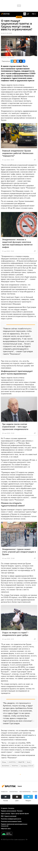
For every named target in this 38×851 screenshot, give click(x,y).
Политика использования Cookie (11, 821)
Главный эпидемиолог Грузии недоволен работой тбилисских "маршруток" (17, 153)
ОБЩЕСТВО (21, 762)
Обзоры (4, 762)
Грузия (28, 762)
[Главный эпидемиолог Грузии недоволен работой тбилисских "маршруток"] (19, 135)
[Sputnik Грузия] (6, 15)
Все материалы (25, 791)
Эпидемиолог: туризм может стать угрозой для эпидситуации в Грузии (19, 552)
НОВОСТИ (4, 791)
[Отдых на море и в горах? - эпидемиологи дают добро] (19, 617)
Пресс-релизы (5, 813)
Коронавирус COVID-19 (27, 765)
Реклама (19, 811)
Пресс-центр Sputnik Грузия (20, 813)
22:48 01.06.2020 (6, 33)
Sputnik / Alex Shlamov (8, 57)
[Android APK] (7, 834)
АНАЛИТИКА (12, 762)
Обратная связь (6, 828)
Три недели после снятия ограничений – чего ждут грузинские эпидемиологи (15, 426)
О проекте (4, 808)
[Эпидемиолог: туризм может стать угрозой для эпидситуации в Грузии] (19, 534)
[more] (35, 160)
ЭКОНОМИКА (5, 765)
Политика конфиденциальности (11, 819)
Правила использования (8, 811)
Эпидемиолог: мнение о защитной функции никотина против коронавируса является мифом (17, 243)
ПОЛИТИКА (15, 765)
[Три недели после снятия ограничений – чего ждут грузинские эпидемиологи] (19, 409)
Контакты (11, 808)
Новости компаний (10, 816)
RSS (2, 816)
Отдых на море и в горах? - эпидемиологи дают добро (15, 633)
